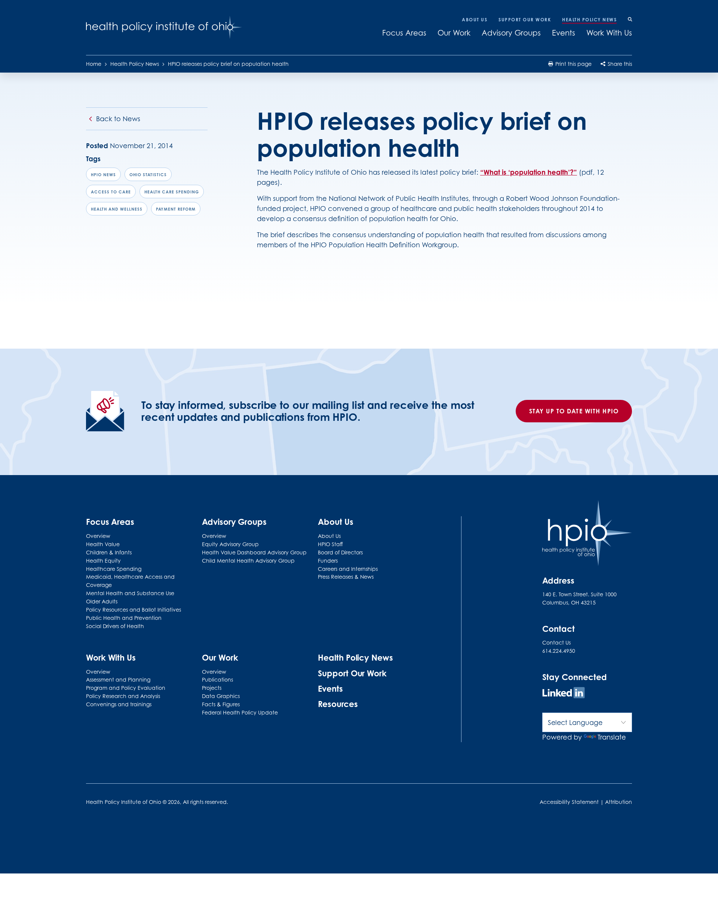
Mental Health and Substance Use (130, 593)
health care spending (171, 192)
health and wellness (116, 209)
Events (563, 32)
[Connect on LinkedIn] (563, 694)
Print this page (573, 64)
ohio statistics (148, 174)
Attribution (618, 802)
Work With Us (609, 32)
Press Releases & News (346, 576)
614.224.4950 (558, 651)
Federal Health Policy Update (240, 712)
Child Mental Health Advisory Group (248, 560)
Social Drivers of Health (115, 626)
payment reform (176, 209)
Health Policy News (589, 19)
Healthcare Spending (113, 569)
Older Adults (101, 601)
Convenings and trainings (118, 704)
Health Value (103, 544)
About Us (474, 19)
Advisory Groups (511, 32)
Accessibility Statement (569, 802)
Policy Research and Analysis (123, 696)
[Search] (630, 19)
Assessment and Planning (118, 679)
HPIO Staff (330, 544)
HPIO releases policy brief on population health (228, 64)
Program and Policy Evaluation (125, 688)
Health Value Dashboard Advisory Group (254, 552)
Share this (619, 64)
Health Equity (103, 560)
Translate (612, 737)
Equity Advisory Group (230, 544)
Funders (328, 560)
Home (93, 64)
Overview (98, 536)
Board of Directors (340, 552)
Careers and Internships (348, 569)
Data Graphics (221, 696)
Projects (211, 688)
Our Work (454, 32)
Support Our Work (524, 19)
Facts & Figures (221, 704)
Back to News (118, 119)
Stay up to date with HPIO (574, 411)
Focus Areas (404, 32)
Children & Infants (109, 552)
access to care (111, 192)
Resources (338, 704)
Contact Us (556, 642)
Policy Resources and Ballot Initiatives (133, 609)
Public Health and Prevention (124, 618)
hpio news (103, 174)
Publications (217, 679)
